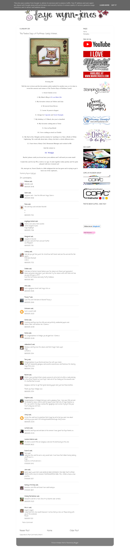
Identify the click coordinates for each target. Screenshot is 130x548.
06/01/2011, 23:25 (29, 422)
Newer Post (24, 530)
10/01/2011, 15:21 (28, 519)
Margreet (27, 237)
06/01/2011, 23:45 (29, 433)
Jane (25, 470)
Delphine (27, 398)
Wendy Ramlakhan (30, 496)
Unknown (27, 309)
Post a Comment (27, 522)
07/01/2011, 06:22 (29, 445)
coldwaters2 (28, 344)
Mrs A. (26, 508)
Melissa (26, 181)
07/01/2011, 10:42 (29, 464)
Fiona (26, 204)
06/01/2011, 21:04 (29, 354)
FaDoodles (86, 34)
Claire (26, 193)
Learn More (104, 5)
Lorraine (27, 428)
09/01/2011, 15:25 (29, 501)
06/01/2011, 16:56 (29, 198)
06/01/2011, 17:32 (29, 263)
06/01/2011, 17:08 (29, 230)
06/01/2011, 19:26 (29, 291)
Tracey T (27, 297)
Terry (26, 360)
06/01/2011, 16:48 (29, 187)
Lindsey (26, 252)
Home (49, 530)
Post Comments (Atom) (35, 535)
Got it (114, 5)
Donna (26, 320)
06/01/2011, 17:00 (29, 215)
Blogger (76, 543)
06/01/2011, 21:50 (29, 369)
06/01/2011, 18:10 (28, 280)
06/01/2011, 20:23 (29, 314)
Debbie (26, 269)
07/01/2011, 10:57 (29, 479)
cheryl (26, 415)
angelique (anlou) (29, 221)
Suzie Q (26, 451)
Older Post (74, 530)
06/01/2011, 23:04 (29, 409)
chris (26, 286)
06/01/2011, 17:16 (28, 246)
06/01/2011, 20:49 (29, 327)
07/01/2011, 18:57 (29, 490)
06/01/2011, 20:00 (29, 302)
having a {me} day (29, 485)
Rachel (26, 375)
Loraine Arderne (29, 439)
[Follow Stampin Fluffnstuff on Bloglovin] (92, 227)
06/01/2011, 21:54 (29, 391)
